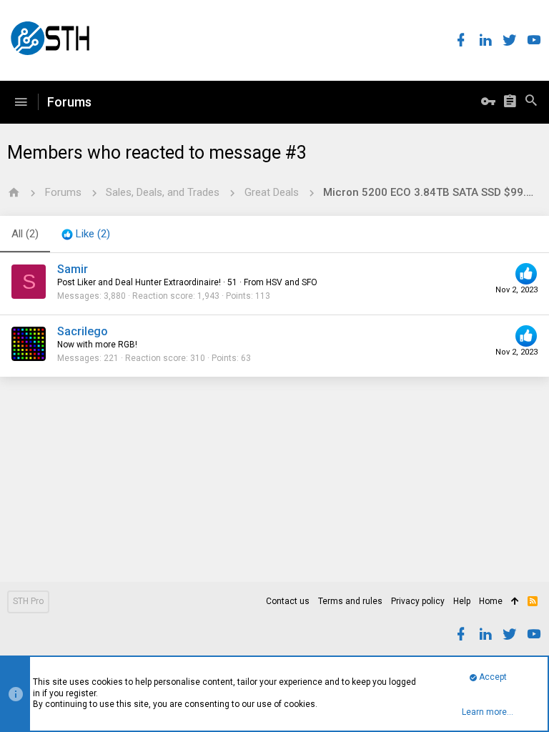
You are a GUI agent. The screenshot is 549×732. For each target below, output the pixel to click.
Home (491, 601)
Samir (72, 269)
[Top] (515, 602)
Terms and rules (350, 601)
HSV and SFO (291, 282)
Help (461, 601)
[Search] (531, 102)
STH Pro (28, 601)
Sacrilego (82, 331)
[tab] (86, 234)
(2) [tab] (25, 233)
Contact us (288, 601)
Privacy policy (418, 601)
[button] (20, 102)
